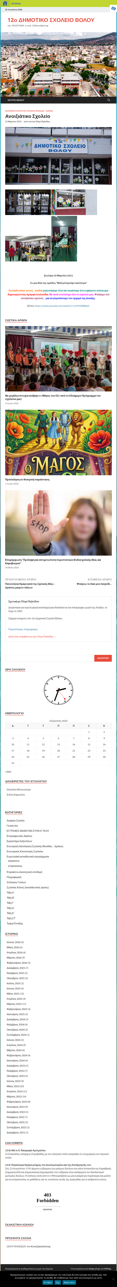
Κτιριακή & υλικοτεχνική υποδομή (24, 871)
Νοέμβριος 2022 (15, 1117)
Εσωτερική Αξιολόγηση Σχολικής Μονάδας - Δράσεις (29, 111)
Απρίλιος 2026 (14, 952)
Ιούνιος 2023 (13, 1081)
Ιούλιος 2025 (13, 983)
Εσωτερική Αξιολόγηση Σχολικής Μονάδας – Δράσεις (35, 846)
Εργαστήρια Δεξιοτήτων (19, 841)
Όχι (57, 1282)
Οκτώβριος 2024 (16, 1029)
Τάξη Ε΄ (11, 913)
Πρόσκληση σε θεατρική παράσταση (27, 479)
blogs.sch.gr (94, 1268)
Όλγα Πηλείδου (43, 121)
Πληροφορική (14, 877)
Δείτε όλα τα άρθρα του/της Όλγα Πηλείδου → (32, 636)
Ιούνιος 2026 (13, 942)
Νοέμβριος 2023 (15, 1070)
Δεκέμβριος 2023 (16, 1065)
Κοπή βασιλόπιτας (41, 1246)
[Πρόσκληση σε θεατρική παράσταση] (58, 443)
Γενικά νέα (12, 825)
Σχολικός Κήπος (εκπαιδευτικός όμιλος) (28, 887)
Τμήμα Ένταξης (15, 923)
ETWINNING (15, 866)
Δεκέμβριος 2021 (16, 1132)
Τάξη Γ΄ (10, 902)
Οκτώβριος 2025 (16, 978)
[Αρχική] (5, 3)
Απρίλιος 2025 (14, 998)
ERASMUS (13, 860)
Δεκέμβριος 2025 (16, 967)
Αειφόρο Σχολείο (16, 820)
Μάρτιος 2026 (14, 957)
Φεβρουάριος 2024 (17, 1055)
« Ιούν (8, 771)
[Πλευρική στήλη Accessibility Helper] (113, 8)
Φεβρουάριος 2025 (17, 1009)
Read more (69, 1282)
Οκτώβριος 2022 (16, 1122)
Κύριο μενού (16, 100)
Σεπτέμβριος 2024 (16, 1034)
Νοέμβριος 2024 (15, 1024)
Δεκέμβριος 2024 (16, 1019)
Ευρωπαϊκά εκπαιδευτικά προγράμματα (28, 856)
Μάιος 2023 (13, 1086)
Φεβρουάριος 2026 (17, 962)
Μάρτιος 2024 (14, 1050)
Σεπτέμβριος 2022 (16, 1127)
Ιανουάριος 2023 (16, 1106)
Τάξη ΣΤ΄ (11, 918)
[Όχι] (113, 1278)
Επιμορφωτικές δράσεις (19, 835)
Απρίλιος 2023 (14, 1091)
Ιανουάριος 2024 (16, 1060)
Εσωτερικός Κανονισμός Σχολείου (25, 851)
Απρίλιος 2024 (14, 1045)
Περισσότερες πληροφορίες (23, 629)
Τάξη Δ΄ (11, 907)
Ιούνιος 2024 (13, 1039)
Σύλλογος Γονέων (16, 882)
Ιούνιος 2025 (13, 988)
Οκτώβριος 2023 (16, 1075)
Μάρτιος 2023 (14, 1096)
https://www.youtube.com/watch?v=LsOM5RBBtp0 (62, 305)
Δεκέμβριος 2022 (16, 1111)
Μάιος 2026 (13, 947)
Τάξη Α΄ (11, 892)
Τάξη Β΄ (11, 897)
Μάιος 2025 (13, 993)
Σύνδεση (16, 3)
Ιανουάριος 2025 (16, 1014)
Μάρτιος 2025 (14, 1003)
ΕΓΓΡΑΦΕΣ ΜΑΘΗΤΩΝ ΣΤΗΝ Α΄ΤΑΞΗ (28, 830)
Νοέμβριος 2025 (15, 973)
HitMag (107, 1268)
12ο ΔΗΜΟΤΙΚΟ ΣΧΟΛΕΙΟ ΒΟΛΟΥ (50, 20)
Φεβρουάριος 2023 (17, 1101)
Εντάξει (47, 1282)
